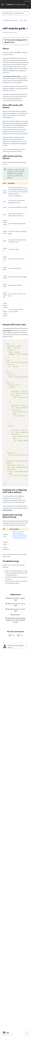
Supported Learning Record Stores (12, 516)
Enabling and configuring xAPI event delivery (15, 491)
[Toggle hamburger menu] (2, 4)
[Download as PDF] (27, 28)
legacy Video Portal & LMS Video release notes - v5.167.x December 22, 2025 (16, 620)
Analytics (23, 20)
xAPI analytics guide (14, 28)
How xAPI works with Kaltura (13, 106)
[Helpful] (11, 636)
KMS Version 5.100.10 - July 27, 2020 (16, 610)
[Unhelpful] (20, 636)
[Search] (28, 13)
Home (4, 20)
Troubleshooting (11, 561)
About (6, 48)
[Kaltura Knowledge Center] (15, 4)
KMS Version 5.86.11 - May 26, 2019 (16, 599)
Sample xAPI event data (14, 324)
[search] (14, 13)
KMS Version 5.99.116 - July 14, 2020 (16, 604)
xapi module (16, 614)
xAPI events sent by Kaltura (12, 157)
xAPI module (23, 141)
